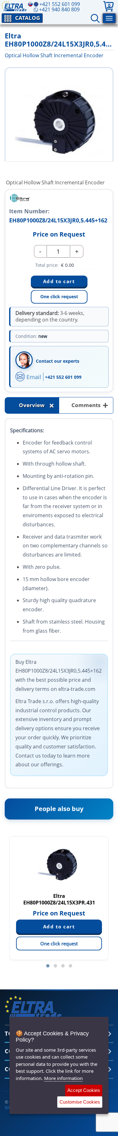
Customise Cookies (79, 1102)
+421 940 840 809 (59, 9)
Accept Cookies (83, 1090)
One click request (59, 296)
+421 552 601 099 (63, 377)
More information (63, 1078)
